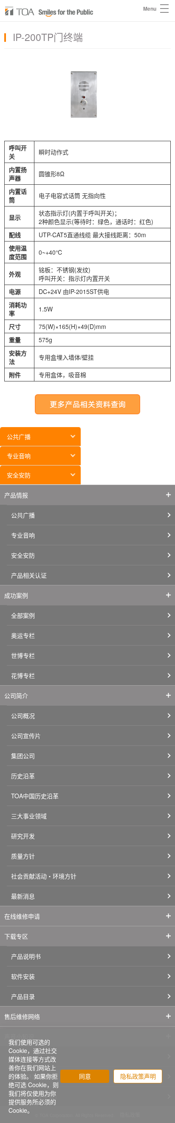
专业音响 (19, 455)
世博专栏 (23, 655)
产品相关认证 (29, 575)
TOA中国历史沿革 (35, 795)
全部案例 (23, 615)
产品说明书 (26, 956)
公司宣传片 (26, 735)
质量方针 (23, 856)
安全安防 (19, 475)
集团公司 (23, 755)
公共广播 (19, 436)
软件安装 (23, 976)
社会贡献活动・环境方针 (43, 876)
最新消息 (23, 896)
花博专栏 (23, 675)
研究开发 (23, 836)
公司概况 (23, 715)
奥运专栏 (23, 635)
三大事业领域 (29, 816)
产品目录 (23, 996)
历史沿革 (23, 775)
